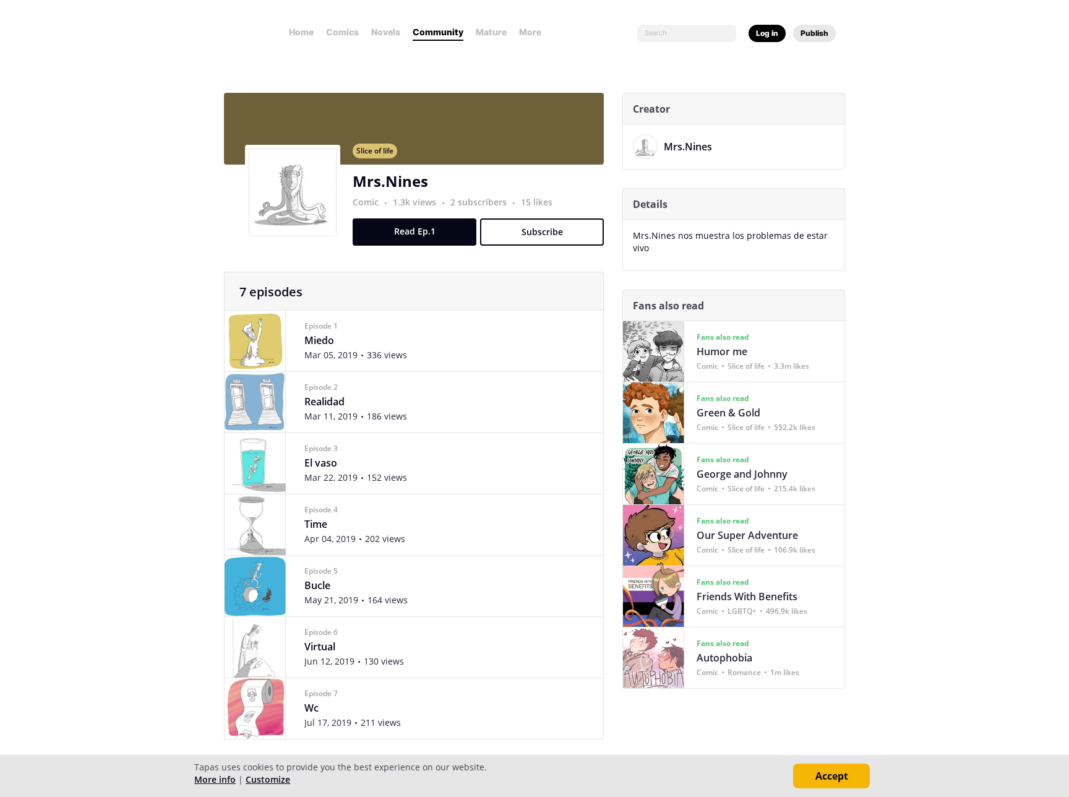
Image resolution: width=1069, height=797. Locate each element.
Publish (814, 33)
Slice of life (374, 150)
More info (215, 779)
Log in (767, 33)
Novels (385, 32)
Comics (342, 32)
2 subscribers (479, 202)
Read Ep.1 (415, 231)
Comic (366, 202)
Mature (491, 32)
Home (301, 32)
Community (438, 32)
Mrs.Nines (390, 181)
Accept (831, 776)
